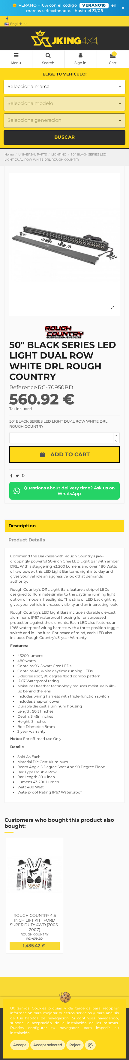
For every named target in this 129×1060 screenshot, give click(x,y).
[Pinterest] (23, 475)
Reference (23, 387)
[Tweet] (17, 475)
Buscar (64, 137)
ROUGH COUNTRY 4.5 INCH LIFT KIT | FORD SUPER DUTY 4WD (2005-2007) (34, 922)
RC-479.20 (34, 938)
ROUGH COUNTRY (34, 934)
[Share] (11, 475)
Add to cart (70, 454)
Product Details (26, 540)
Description (22, 525)
